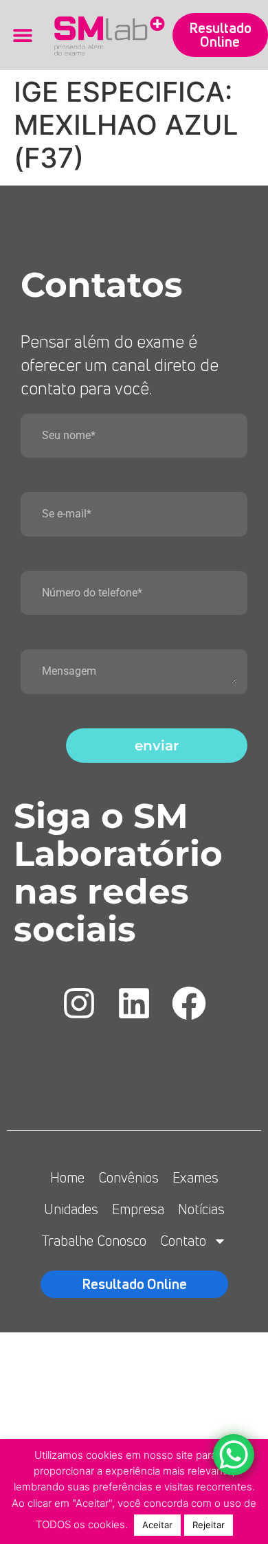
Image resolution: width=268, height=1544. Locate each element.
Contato (183, 1240)
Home (67, 1177)
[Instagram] (79, 1003)
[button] (22, 35)
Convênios (128, 1177)
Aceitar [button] (157, 1524)
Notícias (201, 1209)
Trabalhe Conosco (94, 1240)
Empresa (138, 1209)
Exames (195, 1177)
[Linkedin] (134, 1003)
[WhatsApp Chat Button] (233, 1454)
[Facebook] (188, 1003)
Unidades (71, 1209)
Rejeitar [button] (208, 1524)
